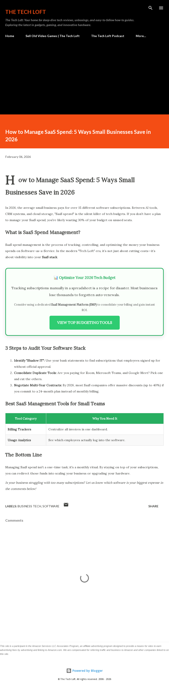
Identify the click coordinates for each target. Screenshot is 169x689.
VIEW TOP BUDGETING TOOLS (84, 322)
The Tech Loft (25, 12)
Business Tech (29, 506)
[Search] (150, 8)
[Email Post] (66, 506)
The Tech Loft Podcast (107, 36)
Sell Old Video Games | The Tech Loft (53, 36)
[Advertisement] (84, 74)
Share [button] (153, 506)
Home (9, 36)
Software (50, 506)
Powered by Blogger (87, 670)
